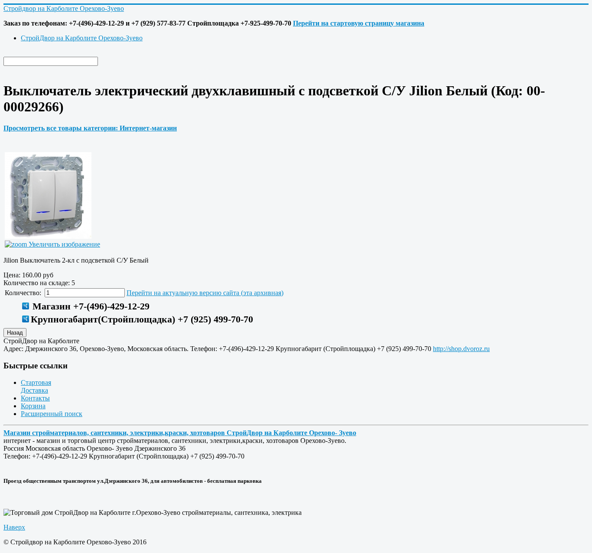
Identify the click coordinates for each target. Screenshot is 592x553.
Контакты (35, 398)
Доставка (34, 390)
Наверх (14, 527)
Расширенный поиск (51, 413)
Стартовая (36, 382)
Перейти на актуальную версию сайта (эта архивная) (205, 292)
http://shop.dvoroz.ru (461, 348)
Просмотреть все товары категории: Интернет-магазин (90, 128)
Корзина (33, 406)
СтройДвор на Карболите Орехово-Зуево (82, 38)
